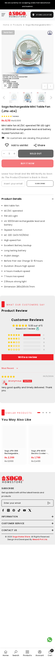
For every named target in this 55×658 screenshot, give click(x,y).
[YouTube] (24, 510)
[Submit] (49, 503)
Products (17, 24)
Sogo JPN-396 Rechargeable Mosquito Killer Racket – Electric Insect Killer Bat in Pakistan (13, 452)
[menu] (3, 15)
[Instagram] (8, 510)
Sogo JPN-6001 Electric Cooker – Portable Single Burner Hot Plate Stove (39, 452)
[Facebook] (3, 510)
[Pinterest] (13, 510)
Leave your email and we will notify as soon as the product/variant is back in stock (27, 175)
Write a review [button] (27, 357)
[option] (27, 59)
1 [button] (38, 412)
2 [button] (43, 412)
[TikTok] (19, 510)
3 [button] (46, 412)
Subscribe (40, 183)
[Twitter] (29, 510)
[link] (7, 145)
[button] (45, 86)
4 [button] (49, 412)
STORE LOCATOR (43, 14)
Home (6, 24)
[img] (8, 376)
